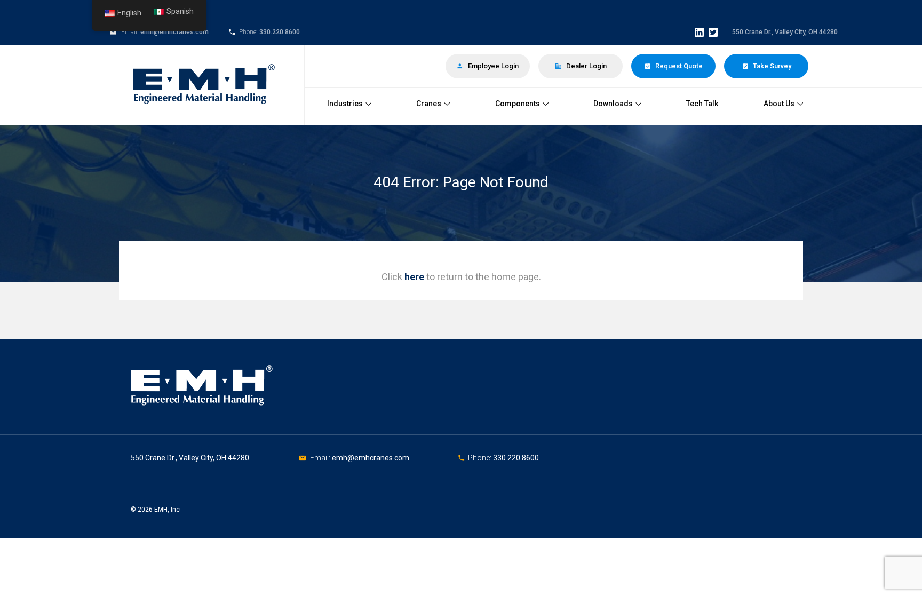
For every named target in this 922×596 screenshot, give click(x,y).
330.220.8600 (279, 32)
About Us (779, 103)
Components (517, 103)
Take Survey (771, 66)
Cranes (428, 103)
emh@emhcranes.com (174, 32)
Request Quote (678, 66)
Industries (345, 103)
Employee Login (492, 66)
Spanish (180, 11)
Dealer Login (586, 66)
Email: (321, 458)
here (414, 276)
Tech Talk (702, 103)
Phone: (480, 458)
